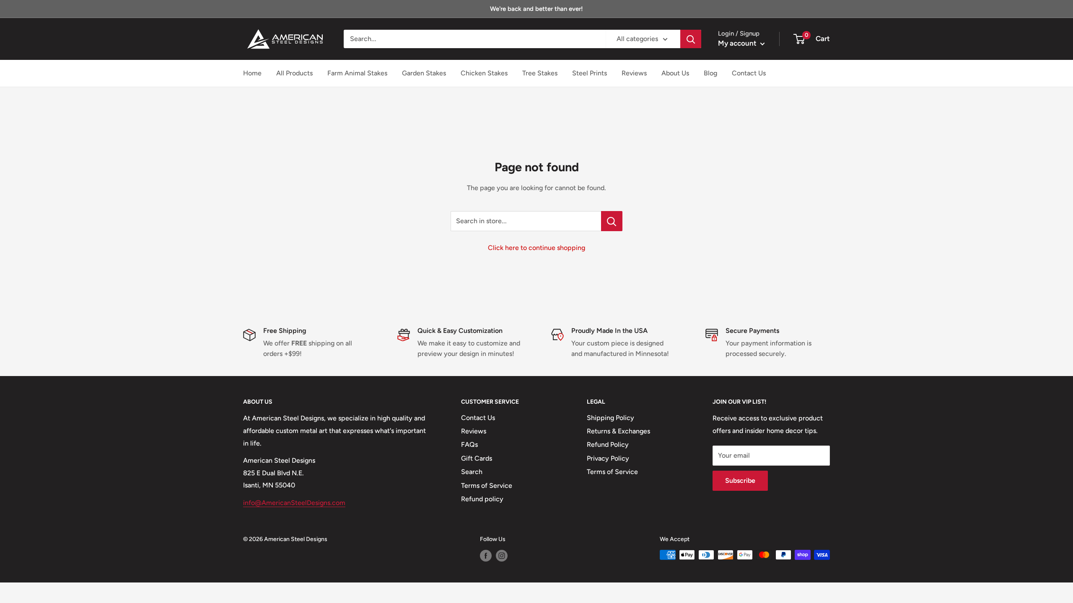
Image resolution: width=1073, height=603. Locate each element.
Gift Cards (476, 458)
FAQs (469, 444)
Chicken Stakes (484, 73)
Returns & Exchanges (618, 431)
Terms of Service (486, 486)
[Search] (690, 39)
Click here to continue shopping (536, 248)
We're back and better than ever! (536, 9)
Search (471, 472)
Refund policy (482, 499)
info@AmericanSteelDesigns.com (294, 503)
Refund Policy (608, 444)
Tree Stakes (539, 73)
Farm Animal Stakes (357, 73)
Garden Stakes (424, 73)
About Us (675, 73)
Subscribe (740, 480)
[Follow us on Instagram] (502, 556)
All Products (294, 73)
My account (738, 43)
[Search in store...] (611, 221)
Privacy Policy (608, 458)
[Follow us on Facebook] (486, 556)
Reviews (634, 73)
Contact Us (749, 73)
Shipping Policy (610, 418)
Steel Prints (589, 73)
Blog (710, 73)
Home (252, 73)
